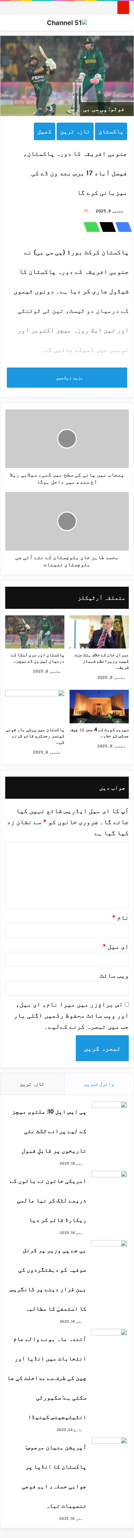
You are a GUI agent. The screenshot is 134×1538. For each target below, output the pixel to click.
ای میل (115, 946)
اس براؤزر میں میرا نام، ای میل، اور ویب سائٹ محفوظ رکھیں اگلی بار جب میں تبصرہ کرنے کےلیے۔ (71, 1015)
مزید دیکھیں (69, 377)
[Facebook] (121, 227)
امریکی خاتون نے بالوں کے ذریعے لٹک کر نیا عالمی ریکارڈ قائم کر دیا (48, 1200)
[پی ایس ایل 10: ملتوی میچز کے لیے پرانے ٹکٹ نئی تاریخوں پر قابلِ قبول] (109, 1114)
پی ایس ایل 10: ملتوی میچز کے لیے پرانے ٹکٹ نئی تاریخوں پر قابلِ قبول (49, 1131)
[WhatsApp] (89, 227)
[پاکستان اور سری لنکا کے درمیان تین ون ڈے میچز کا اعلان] (34, 632)
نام (120, 917)
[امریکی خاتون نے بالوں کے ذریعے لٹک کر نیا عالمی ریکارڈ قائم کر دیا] (109, 1183)
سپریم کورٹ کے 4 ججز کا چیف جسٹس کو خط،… (99, 732)
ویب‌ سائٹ (114, 975)
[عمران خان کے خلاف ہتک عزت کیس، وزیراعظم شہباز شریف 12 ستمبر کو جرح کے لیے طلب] (99, 632)
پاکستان (111, 131)
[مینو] (8, 25)
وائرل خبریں (99, 1084)
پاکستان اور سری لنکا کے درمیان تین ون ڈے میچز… (37, 657)
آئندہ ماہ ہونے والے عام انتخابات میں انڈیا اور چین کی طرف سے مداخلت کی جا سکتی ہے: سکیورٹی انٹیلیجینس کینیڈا (47, 1378)
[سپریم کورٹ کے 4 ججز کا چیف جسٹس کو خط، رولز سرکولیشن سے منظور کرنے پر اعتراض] (99, 706)
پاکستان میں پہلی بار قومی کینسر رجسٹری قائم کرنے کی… (35, 735)
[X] (105, 227)
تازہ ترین (75, 131)
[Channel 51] (67, 22)
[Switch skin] (126, 25)
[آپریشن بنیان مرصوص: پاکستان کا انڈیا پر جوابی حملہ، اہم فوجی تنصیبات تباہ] (109, 1449)
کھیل (44, 131)
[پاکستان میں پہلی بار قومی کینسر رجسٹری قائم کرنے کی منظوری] (34, 706)
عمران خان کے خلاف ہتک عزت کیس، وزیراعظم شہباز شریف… (101, 660)
